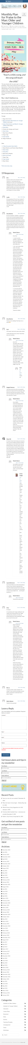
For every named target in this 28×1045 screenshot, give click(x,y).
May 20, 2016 (20, 371)
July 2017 (5, 942)
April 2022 (5, 875)
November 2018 (6, 926)
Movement (24, 27)
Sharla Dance (5, 26)
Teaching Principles (5, 29)
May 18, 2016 (18, 597)
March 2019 (5, 921)
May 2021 (5, 893)
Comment (3, 715)
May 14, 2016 (20, 387)
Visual (10, 29)
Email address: (5, 775)
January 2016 (6, 972)
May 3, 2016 (20, 177)
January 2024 (6, 854)
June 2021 (5, 891)
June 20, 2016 (20, 479)
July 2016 (5, 958)
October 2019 (6, 916)
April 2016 (5, 965)
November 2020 (6, 903)
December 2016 (6, 956)
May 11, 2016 (20, 329)
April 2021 (5, 896)
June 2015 (5, 983)
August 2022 (6, 868)
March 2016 (5, 967)
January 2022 (6, 882)
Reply (24, 177)
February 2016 (6, 969)
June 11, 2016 (19, 607)
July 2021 (5, 889)
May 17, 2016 (20, 582)
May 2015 (5, 986)
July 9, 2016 (20, 687)
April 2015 (5, 988)
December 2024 (6, 849)
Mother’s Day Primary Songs (9, 816)
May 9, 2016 (20, 318)
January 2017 (6, 953)
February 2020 (6, 909)
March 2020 (5, 907)
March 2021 (5, 898)
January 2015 (6, 995)
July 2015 (5, 981)
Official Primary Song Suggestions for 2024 (13, 807)
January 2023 (6, 861)
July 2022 (5, 870)
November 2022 (6, 863)
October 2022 (6, 866)
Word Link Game (7, 155)
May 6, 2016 (20, 213)
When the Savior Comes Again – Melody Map (13, 802)
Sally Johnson (9, 701)
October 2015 (6, 979)
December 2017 (6, 937)
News (4, 1016)
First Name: (4, 766)
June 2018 (5, 928)
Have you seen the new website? (10, 798)
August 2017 (6, 939)
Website (3, 742)
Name (2, 731)
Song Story (5, 127)
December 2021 (6, 884)
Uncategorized (6, 1024)
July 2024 (5, 852)
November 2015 (6, 976)
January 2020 (6, 912)
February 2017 (6, 951)
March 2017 (5, 949)
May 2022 (5, 873)
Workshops (6, 1030)
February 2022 (6, 879)
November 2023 (6, 856)
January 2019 (6, 923)
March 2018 (5, 930)
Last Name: (4, 770)
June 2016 (5, 960)
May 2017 (5, 944)
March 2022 (5, 877)
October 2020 (6, 905)
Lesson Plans (19, 27)
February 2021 (6, 900)
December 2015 (6, 974)
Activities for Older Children (19, 26)
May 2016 (5, 962)
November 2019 (6, 914)
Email (2, 737)
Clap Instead (6, 136)
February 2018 (6, 932)
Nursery (5, 1019)
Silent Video (6, 131)
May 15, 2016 (18, 340)
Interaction (15, 27)
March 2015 (5, 990)
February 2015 (6, 992)
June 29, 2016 (18, 623)
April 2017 (5, 946)
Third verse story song (6, 165)
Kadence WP (23, 1042)
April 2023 (5, 859)
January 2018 (6, 935)
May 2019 (5, 919)
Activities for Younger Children (6, 27)
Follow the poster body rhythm (10, 146)
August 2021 (6, 886)
